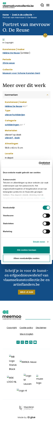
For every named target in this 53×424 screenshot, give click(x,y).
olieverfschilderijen (15, 114)
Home (6, 14)
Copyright (12, 327)
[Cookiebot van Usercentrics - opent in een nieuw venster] (39, 163)
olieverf (9, 137)
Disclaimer (41, 327)
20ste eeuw (9, 63)
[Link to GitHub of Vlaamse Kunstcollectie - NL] (30, 342)
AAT (22, 125)
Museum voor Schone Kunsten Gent (21, 73)
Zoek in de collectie (22, 14)
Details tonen (39, 242)
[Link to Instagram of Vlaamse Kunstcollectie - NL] (22, 342)
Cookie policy (26, 327)
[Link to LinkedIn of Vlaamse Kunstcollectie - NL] (26, 342)
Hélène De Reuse (11, 52)
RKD (24, 106)
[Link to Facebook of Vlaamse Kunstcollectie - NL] (18, 342)
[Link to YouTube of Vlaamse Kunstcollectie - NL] (35, 342)
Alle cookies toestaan (26, 250)
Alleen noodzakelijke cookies (26, 258)
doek (17, 137)
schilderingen (12, 124)
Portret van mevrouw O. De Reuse (20, 17)
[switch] (46, 216)
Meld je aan (26, 292)
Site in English (26, 334)
